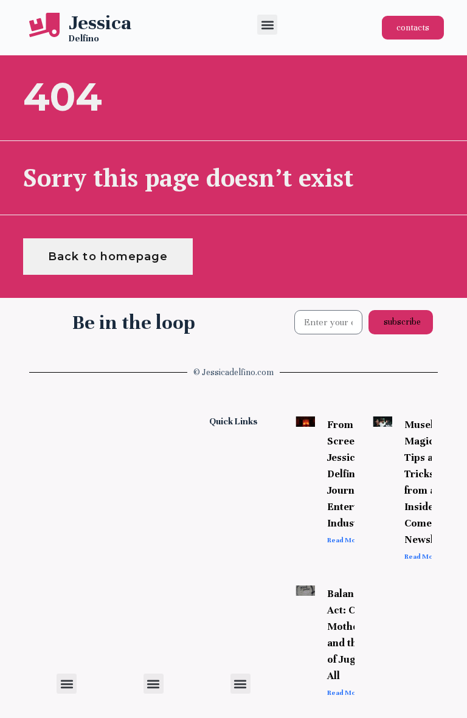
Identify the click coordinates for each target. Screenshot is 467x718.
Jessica (100, 22)
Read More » (347, 540)
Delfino (84, 38)
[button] (267, 25)
